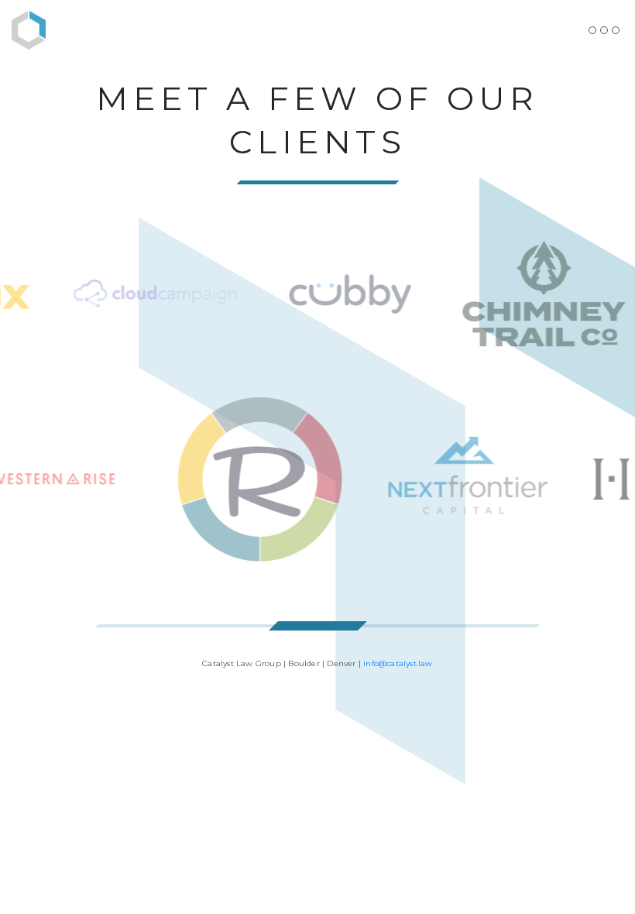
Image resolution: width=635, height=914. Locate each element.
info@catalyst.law (397, 663)
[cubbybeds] (338, 293)
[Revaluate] (271, 479)
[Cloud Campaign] (144, 294)
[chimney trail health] (533, 293)
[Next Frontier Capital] (479, 479)
